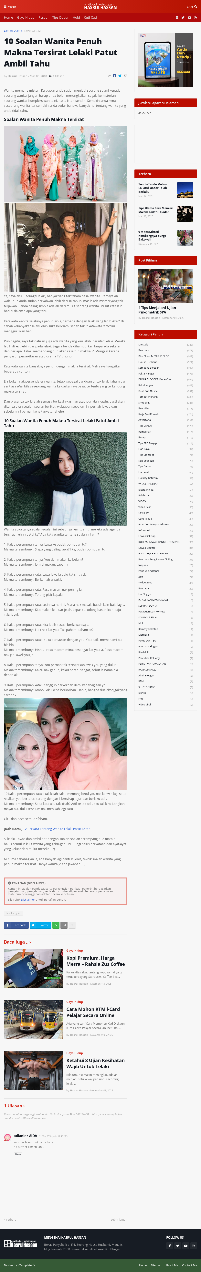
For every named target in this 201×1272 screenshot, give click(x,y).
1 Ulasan (58, 76)
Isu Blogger (165, 594)
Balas (18, 1154)
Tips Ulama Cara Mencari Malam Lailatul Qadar (155, 210)
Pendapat (165, 588)
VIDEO (165, 501)
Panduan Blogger (165, 646)
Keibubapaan (165, 461)
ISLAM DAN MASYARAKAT (165, 600)
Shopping (165, 403)
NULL (165, 623)
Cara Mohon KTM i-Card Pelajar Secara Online (93, 1012)
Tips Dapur (60, 17)
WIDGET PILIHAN (165, 484)
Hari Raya (165, 449)
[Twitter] (120, 75)
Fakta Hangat (165, 373)
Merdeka (165, 635)
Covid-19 (165, 513)
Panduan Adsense (165, 571)
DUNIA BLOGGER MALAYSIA (165, 379)
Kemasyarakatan (165, 629)
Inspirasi (165, 565)
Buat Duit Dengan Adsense (165, 524)
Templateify (27, 1265)
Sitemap (156, 1265)
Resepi (43, 17)
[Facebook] (114, 75)
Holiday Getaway (165, 478)
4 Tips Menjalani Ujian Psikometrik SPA (157, 309)
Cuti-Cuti (90, 17)
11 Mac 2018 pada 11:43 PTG (53, 1136)
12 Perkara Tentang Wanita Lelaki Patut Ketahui (58, 829)
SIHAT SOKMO (165, 687)
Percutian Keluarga (165, 658)
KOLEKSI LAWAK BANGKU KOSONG (165, 542)
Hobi (76, 17)
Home (8, 17)
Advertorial (165, 420)
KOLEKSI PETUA (165, 617)
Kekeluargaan (33, 30)
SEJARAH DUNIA (165, 606)
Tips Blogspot (165, 455)
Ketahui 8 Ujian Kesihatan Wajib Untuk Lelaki (95, 1063)
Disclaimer (28, 899)
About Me (171, 1265)
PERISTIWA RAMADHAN (165, 664)
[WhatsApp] (55, 925)
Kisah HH (165, 652)
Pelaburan (165, 495)
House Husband (165, 362)
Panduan (165, 350)
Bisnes (165, 693)
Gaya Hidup (25, 17)
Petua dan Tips (165, 640)
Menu (12, 6)
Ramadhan (165, 432)
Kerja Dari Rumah (165, 414)
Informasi (165, 530)
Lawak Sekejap (165, 536)
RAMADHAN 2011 (165, 670)
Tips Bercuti (165, 426)
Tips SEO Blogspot (165, 443)
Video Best (165, 507)
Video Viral (165, 704)
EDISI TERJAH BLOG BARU (165, 553)
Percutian (165, 408)
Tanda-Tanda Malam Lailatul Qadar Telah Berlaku (152, 188)
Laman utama (13, 30)
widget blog (165, 582)
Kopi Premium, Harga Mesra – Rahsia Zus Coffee (95, 961)
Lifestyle (165, 344)
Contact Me (189, 1265)
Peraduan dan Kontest (165, 611)
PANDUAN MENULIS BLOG (165, 356)
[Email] (125, 75)
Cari (190, 6)
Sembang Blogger (165, 368)
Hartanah (165, 472)
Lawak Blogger (165, 548)
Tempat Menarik (165, 397)
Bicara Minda (165, 490)
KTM (165, 681)
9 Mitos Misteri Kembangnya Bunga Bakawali (152, 235)
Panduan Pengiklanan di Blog (165, 559)
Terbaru (11, 1219)
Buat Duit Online (165, 391)
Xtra (165, 577)
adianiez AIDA (25, 1135)
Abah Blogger (165, 675)
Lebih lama (118, 1219)
